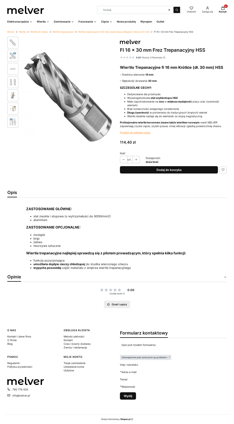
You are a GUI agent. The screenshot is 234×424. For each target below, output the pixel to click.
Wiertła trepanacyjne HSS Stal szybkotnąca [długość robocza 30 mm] (114, 31)
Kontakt (68, 340)
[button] (176, 10)
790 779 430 (20, 389)
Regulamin (13, 363)
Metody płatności (74, 336)
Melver (10, 31)
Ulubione (69, 370)
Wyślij (128, 396)
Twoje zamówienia (74, 363)
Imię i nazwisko (129, 364)
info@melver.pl (21, 395)
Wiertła (22, 31)
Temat (123, 379)
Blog (10, 343)
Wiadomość (128, 386)
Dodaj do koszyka (169, 170)
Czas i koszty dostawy (77, 343)
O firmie (12, 340)
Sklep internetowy (116, 419)
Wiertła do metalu (39, 31)
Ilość (122, 153)
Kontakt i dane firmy (19, 336)
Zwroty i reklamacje (75, 347)
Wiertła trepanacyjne (63, 31)
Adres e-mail (128, 372)
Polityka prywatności (19, 366)
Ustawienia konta (74, 366)
